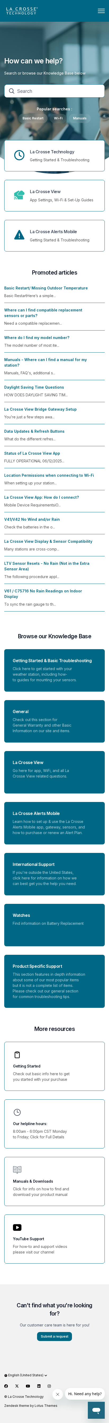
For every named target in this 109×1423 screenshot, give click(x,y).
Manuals (80, 118)
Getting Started (26, 1066)
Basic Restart (32, 118)
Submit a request (54, 1336)
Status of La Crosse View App (32, 453)
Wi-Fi (58, 118)
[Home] (21, 11)
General (20, 711)
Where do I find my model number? (36, 337)
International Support (33, 864)
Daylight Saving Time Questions (34, 387)
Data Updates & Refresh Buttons (34, 431)
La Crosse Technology (52, 151)
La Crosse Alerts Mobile (53, 231)
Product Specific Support (37, 966)
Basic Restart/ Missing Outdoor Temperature (46, 288)
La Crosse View (45, 191)
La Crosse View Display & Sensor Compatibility (48, 541)
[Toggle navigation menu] (101, 10)
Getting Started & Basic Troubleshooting (52, 660)
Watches (21, 915)
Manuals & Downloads (33, 1181)
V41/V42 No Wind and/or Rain (32, 519)
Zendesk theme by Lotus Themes (30, 1406)
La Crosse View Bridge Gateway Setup (40, 409)
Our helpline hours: (30, 1123)
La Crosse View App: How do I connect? (41, 497)
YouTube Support (28, 1239)
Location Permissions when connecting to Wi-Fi (49, 475)
